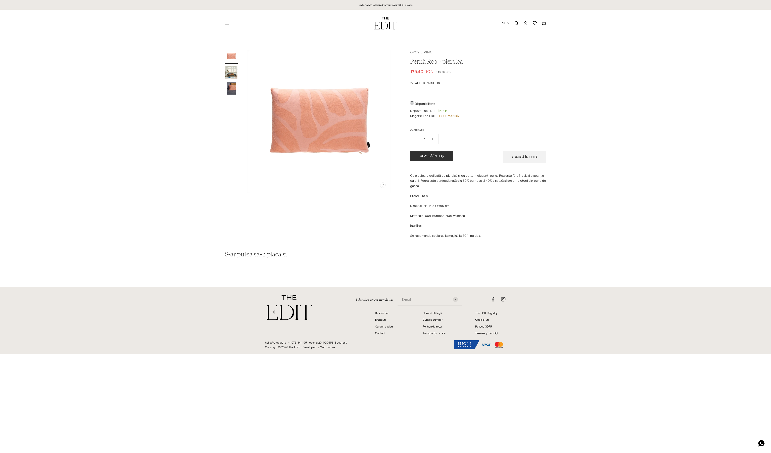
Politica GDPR (483, 326)
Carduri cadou (384, 326)
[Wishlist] (534, 23)
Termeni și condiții (486, 333)
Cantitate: (417, 130)
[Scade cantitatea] (416, 139)
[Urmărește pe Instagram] (503, 299)
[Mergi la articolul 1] (231, 57)
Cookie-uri (482, 319)
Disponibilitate (425, 103)
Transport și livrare (434, 333)
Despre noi (382, 313)
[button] (426, 83)
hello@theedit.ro (275, 342)
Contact (380, 333)
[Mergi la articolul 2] (231, 73)
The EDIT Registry (486, 313)
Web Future (327, 347)
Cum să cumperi (433, 319)
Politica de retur (432, 326)
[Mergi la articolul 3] (231, 89)
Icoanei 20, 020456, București (328, 342)
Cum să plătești (432, 313)
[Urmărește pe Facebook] (493, 299)
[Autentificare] (525, 23)
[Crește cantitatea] (433, 139)
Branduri (380, 319)
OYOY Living (421, 52)
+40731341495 (297, 342)
